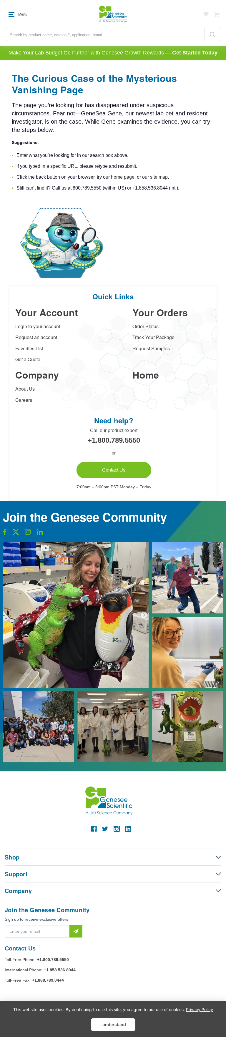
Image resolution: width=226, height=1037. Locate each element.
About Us (25, 388)
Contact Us (113, 469)
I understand (113, 1024)
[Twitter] (105, 829)
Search (212, 34)
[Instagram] (117, 829)
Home (145, 374)
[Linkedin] (128, 829)
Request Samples (151, 348)
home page (122, 177)
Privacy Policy (199, 1009)
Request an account (36, 337)
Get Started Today (194, 53)
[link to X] (16, 533)
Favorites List (29, 348)
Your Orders (160, 312)
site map (159, 177)
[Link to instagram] (28, 533)
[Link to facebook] (5, 533)
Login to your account (37, 326)
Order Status (145, 326)
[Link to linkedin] (40, 533)
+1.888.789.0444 (48, 980)
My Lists (206, 14)
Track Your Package (153, 337)
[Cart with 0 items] (217, 14)
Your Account (46, 312)
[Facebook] (94, 829)
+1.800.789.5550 (114, 440)
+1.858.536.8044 (60, 970)
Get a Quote (27, 359)
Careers (23, 399)
